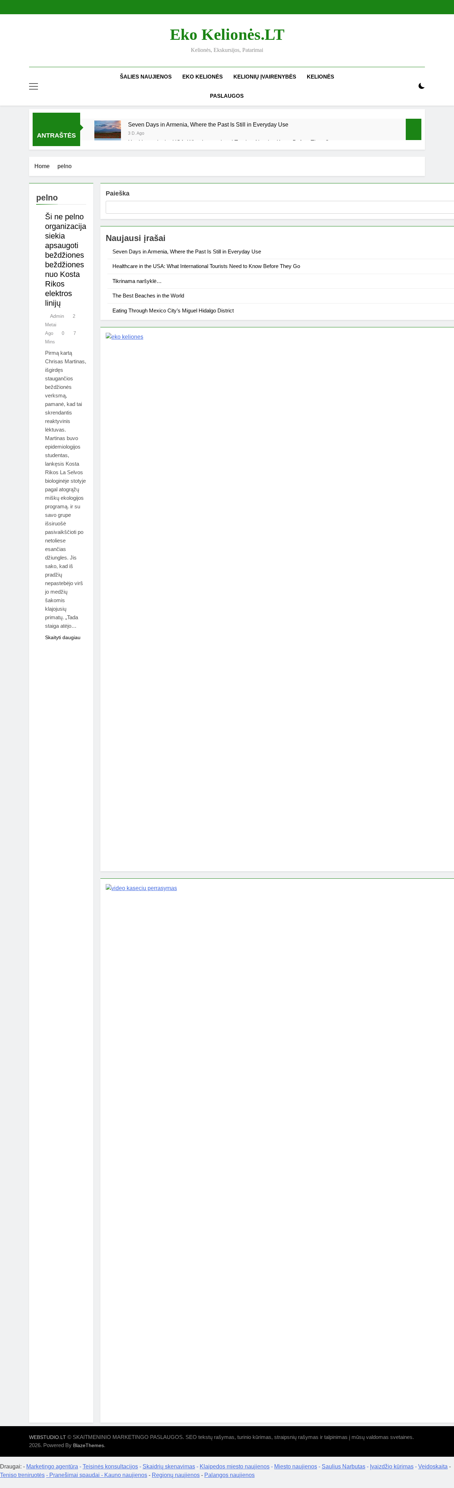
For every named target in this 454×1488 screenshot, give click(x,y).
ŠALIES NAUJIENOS (146, 77)
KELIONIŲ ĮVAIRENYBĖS (264, 77)
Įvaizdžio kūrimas (392, 1466)
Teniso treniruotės (22, 1475)
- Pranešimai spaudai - (75, 1475)
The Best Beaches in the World (148, 296)
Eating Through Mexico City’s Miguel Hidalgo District (173, 310)
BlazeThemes (88, 1445)
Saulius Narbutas (343, 1466)
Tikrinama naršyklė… (137, 281)
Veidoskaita (433, 1466)
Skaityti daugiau (63, 637)
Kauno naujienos (125, 1475)
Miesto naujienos (295, 1466)
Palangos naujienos (229, 1475)
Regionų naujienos (176, 1475)
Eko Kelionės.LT (227, 34)
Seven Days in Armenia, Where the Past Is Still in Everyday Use (208, 124)
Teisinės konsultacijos (110, 1466)
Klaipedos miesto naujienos (235, 1466)
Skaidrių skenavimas (169, 1466)
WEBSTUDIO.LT (47, 1437)
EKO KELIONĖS (202, 77)
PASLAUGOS (227, 96)
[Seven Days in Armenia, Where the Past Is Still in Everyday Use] (107, 134)
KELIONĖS (320, 77)
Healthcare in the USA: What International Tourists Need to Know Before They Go (206, 266)
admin (57, 316)
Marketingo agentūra (52, 1466)
